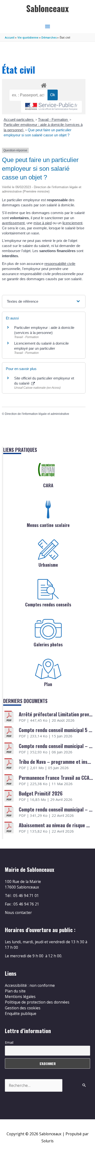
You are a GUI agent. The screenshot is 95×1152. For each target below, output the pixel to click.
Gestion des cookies (22, 1008)
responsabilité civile (59, 264)
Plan (48, 684)
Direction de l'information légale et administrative (37, 414)
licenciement (72, 223)
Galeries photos (48, 644)
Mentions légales (20, 996)
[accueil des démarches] (44, 84)
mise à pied (42, 223)
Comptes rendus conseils (48, 604)
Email (9, 1042)
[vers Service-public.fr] (51, 107)
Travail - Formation (53, 119)
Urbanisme (48, 565)
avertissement (13, 223)
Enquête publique (20, 1013)
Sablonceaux (47, 8)
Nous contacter (18, 912)
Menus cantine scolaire (48, 525)
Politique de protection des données (37, 1002)
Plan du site (15, 991)
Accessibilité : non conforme (30, 985)
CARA (48, 485)
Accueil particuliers (19, 119)
